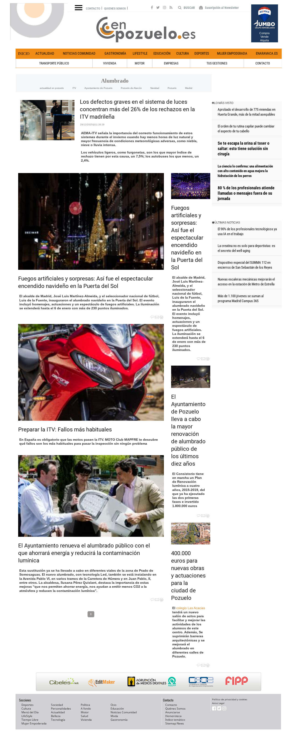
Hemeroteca (173, 716)
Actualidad (44, 53)
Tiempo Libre (29, 720)
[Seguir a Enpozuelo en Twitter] (158, 8)
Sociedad (57, 705)
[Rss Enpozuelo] (171, 8)
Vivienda (86, 720)
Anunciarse (172, 712)
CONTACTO (262, 63)
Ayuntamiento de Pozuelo (98, 88)
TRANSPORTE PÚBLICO (54, 63)
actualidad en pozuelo (52, 88)
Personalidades (61, 709)
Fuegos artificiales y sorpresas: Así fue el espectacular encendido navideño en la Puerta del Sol (187, 238)
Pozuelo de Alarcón (131, 88)
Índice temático (175, 720)
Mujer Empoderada (232, 53)
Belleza (56, 716)
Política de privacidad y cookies (229, 699)
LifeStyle (140, 53)
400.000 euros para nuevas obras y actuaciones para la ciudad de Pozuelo (188, 575)
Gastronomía (115, 53)
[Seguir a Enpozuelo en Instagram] (165, 8)
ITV (74, 88)
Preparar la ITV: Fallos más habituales (65, 429)
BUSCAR (189, 8)
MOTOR (139, 63)
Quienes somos (115, 8)
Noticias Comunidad (79, 53)
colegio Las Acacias (190, 608)
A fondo (86, 709)
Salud (84, 716)
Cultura (182, 53)
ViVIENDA (109, 63)
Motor (85, 712)
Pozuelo (172, 88)
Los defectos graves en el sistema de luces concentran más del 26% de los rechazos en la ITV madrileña (137, 109)
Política (85, 705)
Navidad (154, 88)
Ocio (113, 705)
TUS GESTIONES (217, 63)
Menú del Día (30, 712)
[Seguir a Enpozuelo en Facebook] (151, 8)
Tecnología (58, 720)
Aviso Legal (218, 703)
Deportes (201, 53)
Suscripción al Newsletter (221, 8)
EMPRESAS (171, 63)
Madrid (188, 88)
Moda (114, 716)
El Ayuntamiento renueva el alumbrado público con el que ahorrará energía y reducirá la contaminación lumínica (84, 553)
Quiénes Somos (175, 709)
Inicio (24, 54)
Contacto (93, 8)
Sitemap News (174, 723)
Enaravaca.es (267, 53)
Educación (161, 53)
